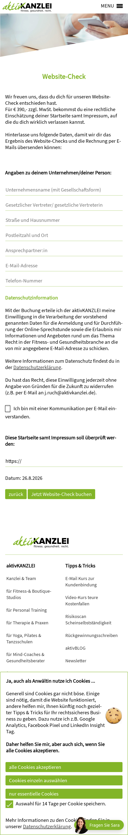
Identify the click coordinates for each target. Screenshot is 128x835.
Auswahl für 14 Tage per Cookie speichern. (61, 803)
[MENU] (124, 5)
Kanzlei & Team (21, 578)
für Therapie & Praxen (27, 623)
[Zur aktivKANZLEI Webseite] (64, 542)
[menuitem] (21, 578)
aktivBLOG (75, 648)
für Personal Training (26, 610)
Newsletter (75, 661)
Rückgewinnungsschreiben (91, 635)
